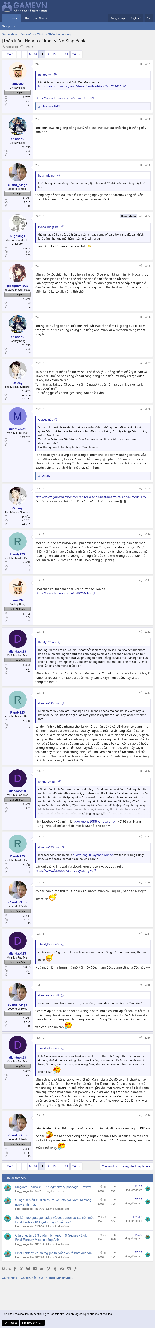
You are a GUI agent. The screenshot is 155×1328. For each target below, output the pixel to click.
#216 (148, 882)
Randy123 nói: (47, 642)
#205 (148, 266)
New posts (8, 26)
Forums (11, 18)
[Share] (140, 63)
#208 (148, 409)
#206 (148, 317)
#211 (148, 580)
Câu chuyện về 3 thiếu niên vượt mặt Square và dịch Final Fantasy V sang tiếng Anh (52, 1237)
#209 (148, 488)
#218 (148, 985)
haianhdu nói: (47, 175)
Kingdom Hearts (55, 1191)
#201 (148, 64)
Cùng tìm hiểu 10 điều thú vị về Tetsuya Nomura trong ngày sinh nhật (53, 1202)
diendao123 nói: (49, 703)
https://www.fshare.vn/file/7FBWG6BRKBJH (65, 593)
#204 (148, 216)
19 (66, 54)
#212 (148, 631)
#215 (148, 836)
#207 (148, 363)
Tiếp (74, 54)
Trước (10, 54)
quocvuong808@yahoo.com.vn (95, 821)
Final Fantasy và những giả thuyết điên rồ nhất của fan (53, 1252)
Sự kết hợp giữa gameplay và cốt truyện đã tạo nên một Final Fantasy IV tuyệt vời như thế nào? (54, 1219)
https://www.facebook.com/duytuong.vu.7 (65, 871)
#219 (148, 1037)
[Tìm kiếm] (149, 18)
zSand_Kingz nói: (49, 227)
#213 (148, 692)
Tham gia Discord (36, 18)
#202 (148, 119)
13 (54, 54)
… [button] (24, 54)
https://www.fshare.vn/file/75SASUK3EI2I (64, 98)
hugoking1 (11, 46)
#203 (148, 165)
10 (35, 54)
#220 (148, 1115)
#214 (148, 771)
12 (47, 54)
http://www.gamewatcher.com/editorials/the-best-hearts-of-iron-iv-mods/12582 (92, 497)
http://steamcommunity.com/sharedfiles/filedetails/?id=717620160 (82, 86)
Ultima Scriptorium (57, 1208)
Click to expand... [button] (93, 814)
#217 (148, 933)
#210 (148, 534)
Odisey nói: (45, 419)
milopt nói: (45, 74)
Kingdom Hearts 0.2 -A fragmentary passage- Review (53, 1186)
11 (41, 54)
